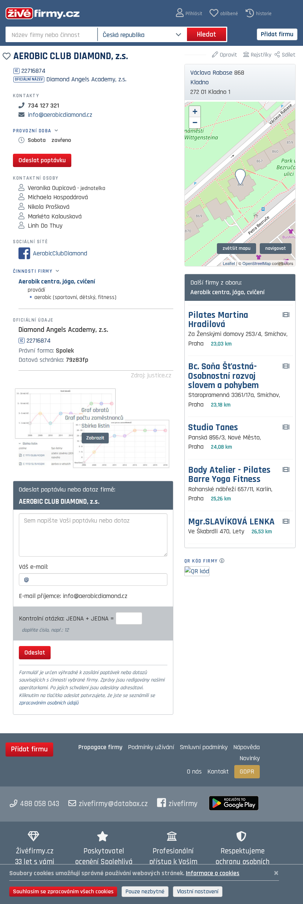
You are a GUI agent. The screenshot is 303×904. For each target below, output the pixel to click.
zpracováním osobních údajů (48, 703)
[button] (189, 13)
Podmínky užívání (151, 747)
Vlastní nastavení (197, 891)
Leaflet (229, 263)
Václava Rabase (211, 72)
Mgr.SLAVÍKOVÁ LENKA (231, 522)
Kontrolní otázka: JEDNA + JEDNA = (67, 618)
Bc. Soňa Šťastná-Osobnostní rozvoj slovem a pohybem (223, 376)
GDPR (247, 771)
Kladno (199, 82)
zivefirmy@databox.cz (113, 804)
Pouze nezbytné (145, 891)
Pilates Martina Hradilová (218, 320)
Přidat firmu (277, 34)
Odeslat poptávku (42, 160)
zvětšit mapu (236, 248)
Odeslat (34, 652)
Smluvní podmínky (204, 747)
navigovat (275, 248)
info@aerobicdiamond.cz (60, 115)
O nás (194, 771)
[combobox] (52, 34)
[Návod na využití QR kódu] (224, 561)
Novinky (249, 758)
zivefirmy (183, 804)
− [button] (195, 122)
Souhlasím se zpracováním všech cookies (63, 891)
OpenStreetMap (256, 263)
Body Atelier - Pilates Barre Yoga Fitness (229, 475)
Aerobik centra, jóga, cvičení (56, 281)
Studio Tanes (213, 427)
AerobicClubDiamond (60, 253)
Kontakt (218, 771)
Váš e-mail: (33, 567)
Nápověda (246, 747)
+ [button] (195, 111)
